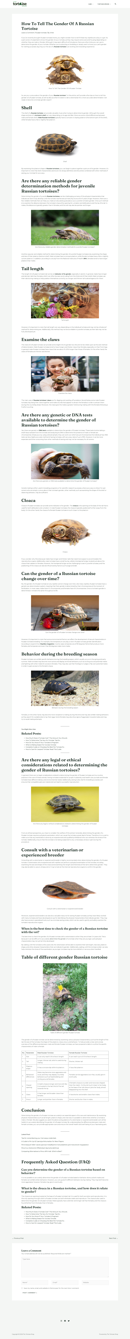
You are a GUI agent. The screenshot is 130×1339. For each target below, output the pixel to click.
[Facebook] (65, 1321)
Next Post (113, 1238)
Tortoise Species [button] (103, 4)
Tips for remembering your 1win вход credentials (38, 1138)
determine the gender (58, 939)
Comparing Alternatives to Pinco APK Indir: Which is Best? (41, 1151)
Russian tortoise (41, 33)
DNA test (42, 430)
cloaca (75, 506)
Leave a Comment (27, 33)
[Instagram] (61, 1321)
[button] (92, 4)
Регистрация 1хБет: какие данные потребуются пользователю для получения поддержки (55, 1145)
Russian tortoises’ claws (42, 400)
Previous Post (18, 1238)
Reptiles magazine (47, 644)
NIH (85, 258)
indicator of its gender (63, 274)
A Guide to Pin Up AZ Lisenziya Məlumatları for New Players (42, 1141)
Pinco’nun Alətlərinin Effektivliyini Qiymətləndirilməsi (40, 1148)
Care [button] (90, 4)
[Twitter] (69, 1321)
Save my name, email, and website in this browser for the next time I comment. (51, 1288)
